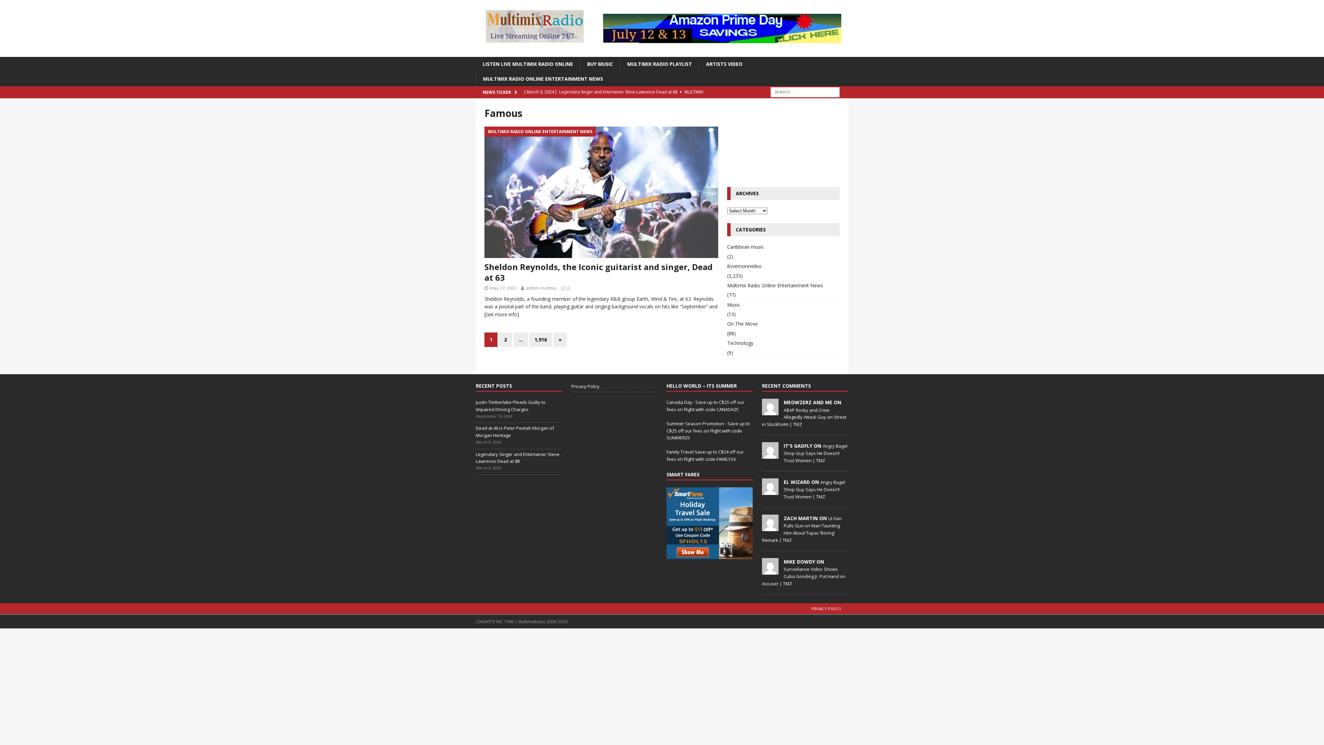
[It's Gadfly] (770, 455)
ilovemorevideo (744, 266)
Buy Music (600, 64)
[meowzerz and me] (770, 411)
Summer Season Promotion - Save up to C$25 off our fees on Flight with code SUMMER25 (708, 430)
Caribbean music (745, 247)
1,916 (540, 339)
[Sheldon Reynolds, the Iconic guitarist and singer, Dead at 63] (601, 192)
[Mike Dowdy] (770, 571)
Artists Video (724, 64)
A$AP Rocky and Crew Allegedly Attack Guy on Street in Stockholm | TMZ (804, 417)
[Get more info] (501, 314)
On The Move (742, 323)
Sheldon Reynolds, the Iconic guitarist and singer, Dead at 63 (598, 272)
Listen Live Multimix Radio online (528, 64)
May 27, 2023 (503, 288)
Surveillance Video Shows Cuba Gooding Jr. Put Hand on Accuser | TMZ (803, 576)
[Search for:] (805, 91)
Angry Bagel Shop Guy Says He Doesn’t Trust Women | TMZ (815, 453)
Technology (740, 343)
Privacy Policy (585, 386)
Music (733, 304)
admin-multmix (541, 288)
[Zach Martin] (770, 527)
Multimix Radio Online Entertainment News (543, 79)
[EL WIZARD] (770, 491)
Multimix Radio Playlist (659, 64)
